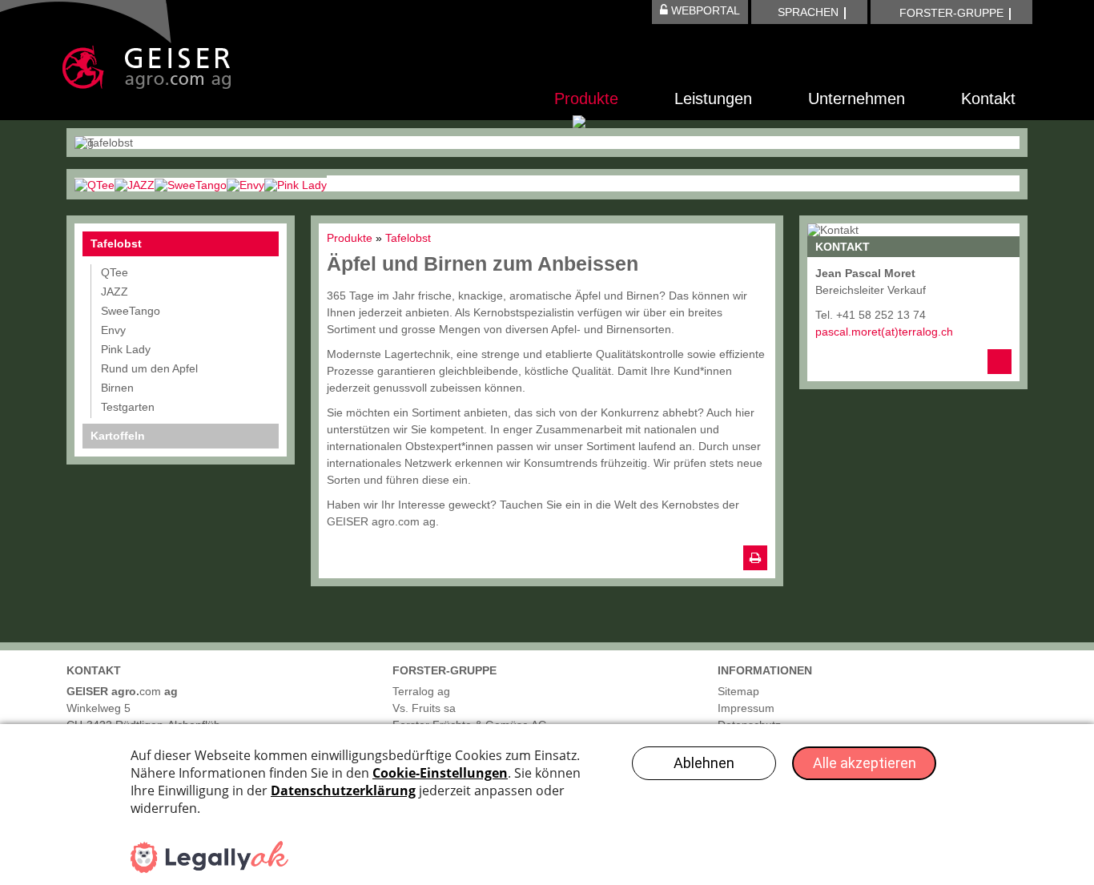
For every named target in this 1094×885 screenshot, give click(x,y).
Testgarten (128, 406)
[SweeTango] (191, 183)
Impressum (746, 708)
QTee (114, 272)
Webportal (704, 10)
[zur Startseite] (146, 67)
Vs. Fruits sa (424, 708)
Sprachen (808, 12)
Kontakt (988, 98)
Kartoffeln (117, 435)
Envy (113, 330)
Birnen (117, 387)
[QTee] (94, 183)
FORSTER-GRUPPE (951, 12)
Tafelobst (116, 243)
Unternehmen (856, 98)
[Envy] (245, 183)
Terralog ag (421, 691)
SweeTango (130, 310)
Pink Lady (126, 349)
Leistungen (713, 98)
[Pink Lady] (295, 183)
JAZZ (114, 291)
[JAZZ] (135, 183)
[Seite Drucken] (755, 557)
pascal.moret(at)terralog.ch (884, 331)
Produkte (586, 98)
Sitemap (738, 691)
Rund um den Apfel (149, 368)
